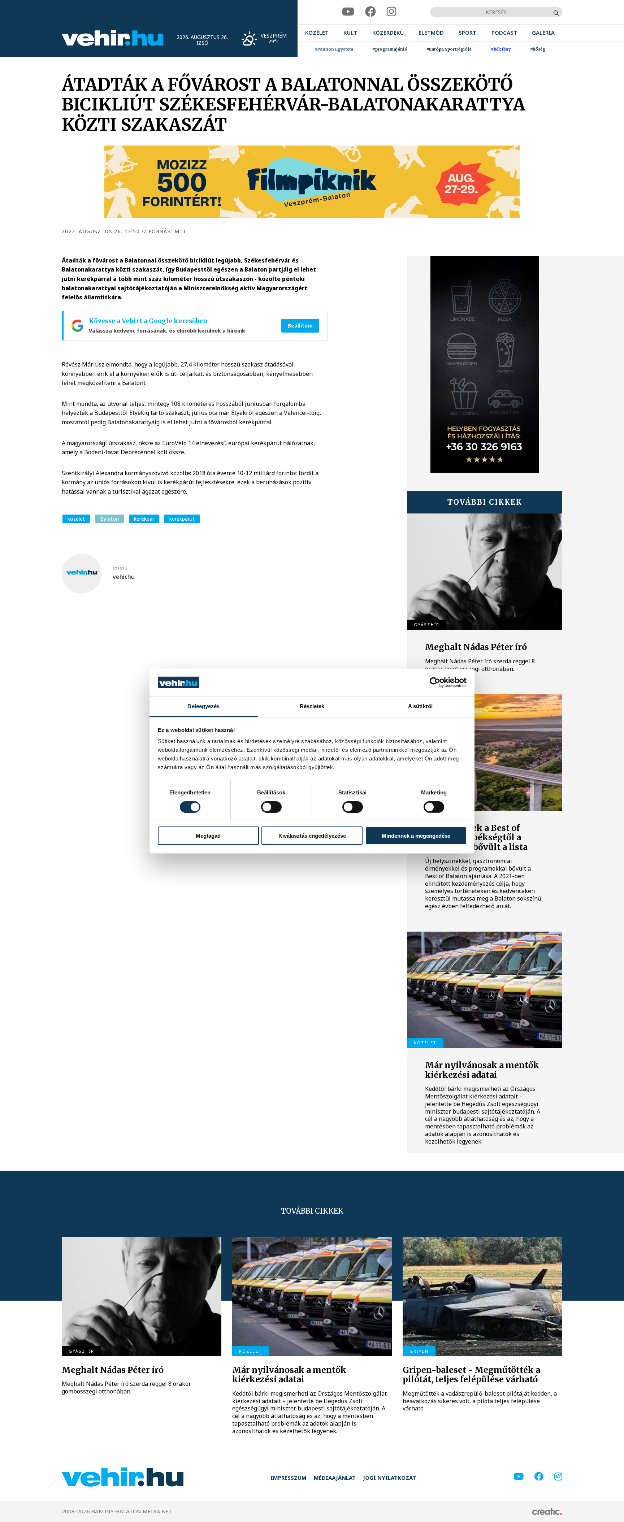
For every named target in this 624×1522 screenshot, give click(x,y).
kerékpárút (182, 518)
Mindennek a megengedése (416, 836)
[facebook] (370, 12)
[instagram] (391, 12)
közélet (76, 518)
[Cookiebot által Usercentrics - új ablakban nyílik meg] (435, 682)
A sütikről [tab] (420, 706)
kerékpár (144, 518)
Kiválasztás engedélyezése (312, 836)
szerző (120, 568)
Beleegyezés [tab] (203, 706)
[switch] (271, 806)
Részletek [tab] (312, 706)
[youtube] (348, 12)
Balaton (109, 518)
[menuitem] (317, 32)
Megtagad (208, 836)
